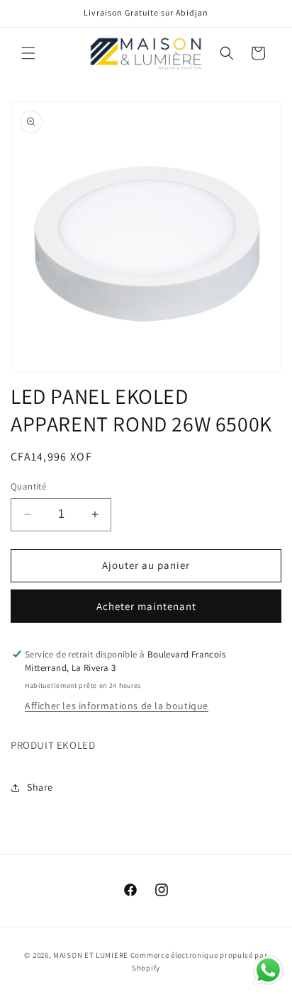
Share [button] (40, 787)
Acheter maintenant (146, 606)
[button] (28, 53)
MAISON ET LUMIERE (90, 955)
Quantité (28, 486)
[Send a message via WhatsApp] (268, 970)
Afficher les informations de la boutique (116, 705)
